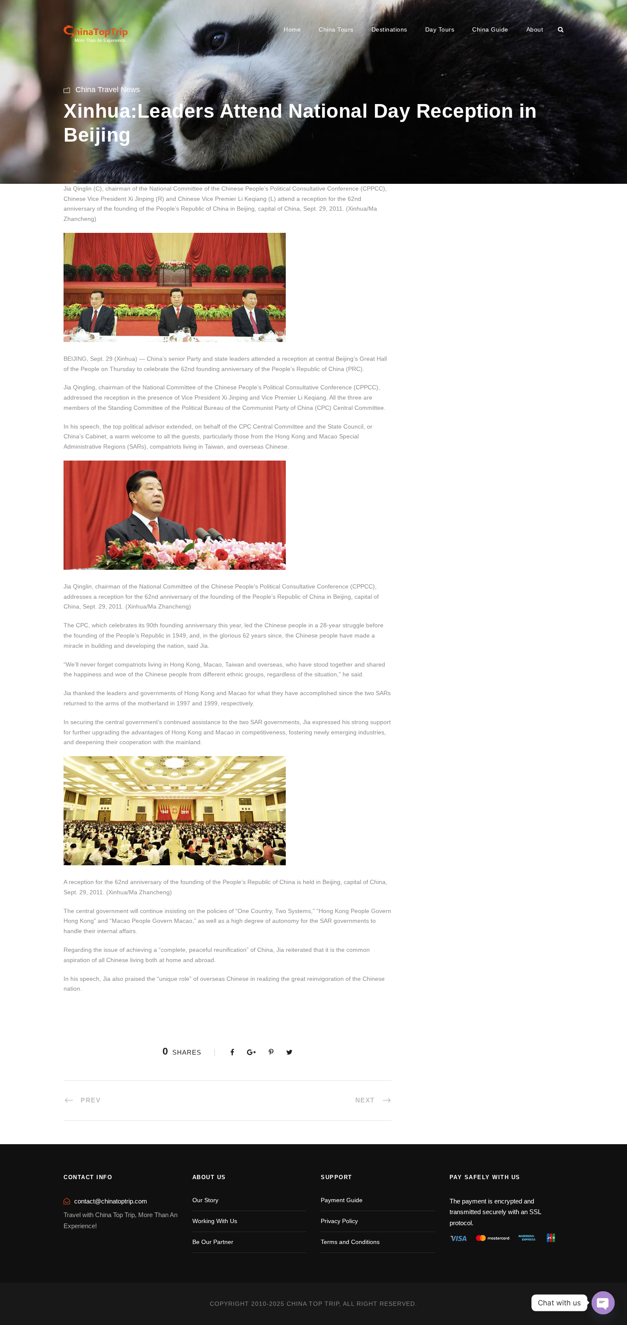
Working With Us (214, 1221)
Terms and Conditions (350, 1241)
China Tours (336, 29)
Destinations (389, 29)
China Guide (490, 29)
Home (292, 29)
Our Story (205, 1200)
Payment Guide (342, 1200)
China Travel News (107, 89)
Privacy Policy (339, 1221)
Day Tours (440, 29)
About (534, 29)
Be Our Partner (212, 1241)
